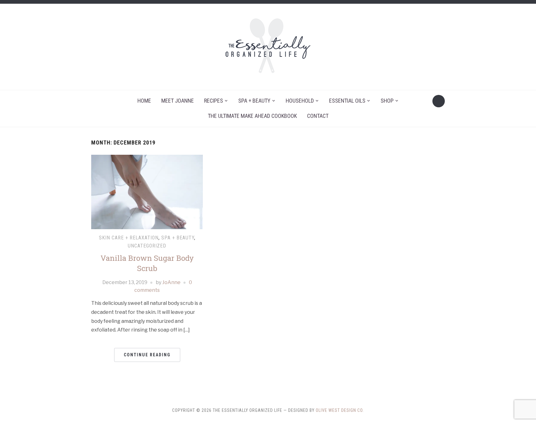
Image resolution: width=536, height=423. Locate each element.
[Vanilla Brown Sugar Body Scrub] (147, 192)
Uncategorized (147, 246)
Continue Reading (147, 354)
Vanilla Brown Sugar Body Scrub (147, 263)
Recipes (213, 100)
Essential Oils (347, 100)
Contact (317, 116)
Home (144, 100)
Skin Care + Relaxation (129, 238)
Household (300, 100)
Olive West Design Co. (340, 410)
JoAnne (171, 282)
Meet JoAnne (177, 100)
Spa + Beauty (254, 100)
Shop (387, 100)
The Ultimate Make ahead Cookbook (252, 116)
